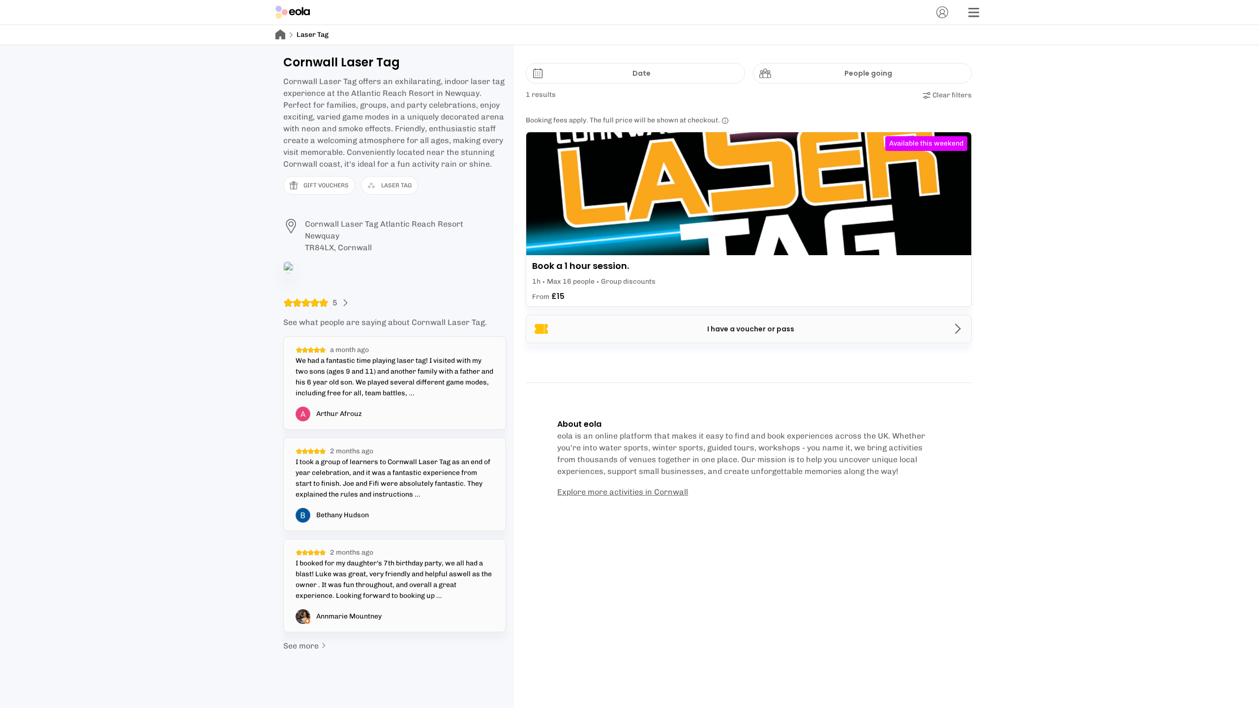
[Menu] (974, 12)
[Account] (942, 12)
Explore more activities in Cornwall (622, 492)
